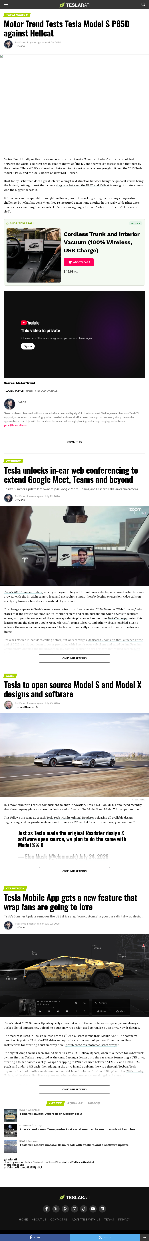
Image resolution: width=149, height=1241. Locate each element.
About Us (39, 1219)
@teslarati (10, 1159)
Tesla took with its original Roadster (70, 817)
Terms (109, 1219)
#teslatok (88, 1162)
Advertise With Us (86, 1219)
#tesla (78, 1162)
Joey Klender (26, 706)
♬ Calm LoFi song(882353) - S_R (23, 1167)
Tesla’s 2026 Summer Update (23, 592)
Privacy (124, 1219)
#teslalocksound (14, 1164)
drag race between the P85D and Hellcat (82, 185)
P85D (30, 391)
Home (23, 1219)
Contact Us (59, 1219)
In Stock (136, 223)
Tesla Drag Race (46, 391)
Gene (21, 45)
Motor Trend (25, 383)
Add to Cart (81, 262)
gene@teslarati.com (15, 425)
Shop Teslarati (21, 223)
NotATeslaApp (118, 618)
